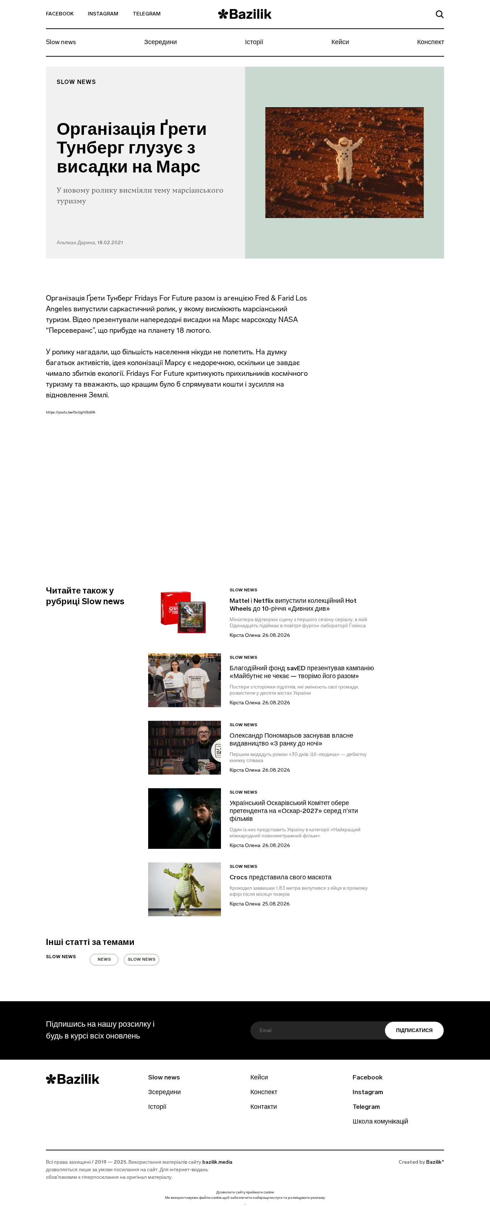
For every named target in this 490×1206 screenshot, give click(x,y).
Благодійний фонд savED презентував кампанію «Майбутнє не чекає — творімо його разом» (302, 673)
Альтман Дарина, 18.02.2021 (90, 243)
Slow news (61, 42)
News (104, 959)
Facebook (60, 14)
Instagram (103, 14)
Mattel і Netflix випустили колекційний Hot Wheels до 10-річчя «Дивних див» (293, 605)
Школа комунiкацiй (380, 1122)
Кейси (340, 42)
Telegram (147, 14)
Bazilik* (435, 1162)
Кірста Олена (245, 635)
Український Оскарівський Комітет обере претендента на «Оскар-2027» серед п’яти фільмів (294, 811)
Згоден (245, 1204)
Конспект (430, 42)
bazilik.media (217, 1162)
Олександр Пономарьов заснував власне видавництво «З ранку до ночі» (291, 740)
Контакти (263, 1107)
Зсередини (160, 42)
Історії (254, 42)
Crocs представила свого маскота (281, 878)
